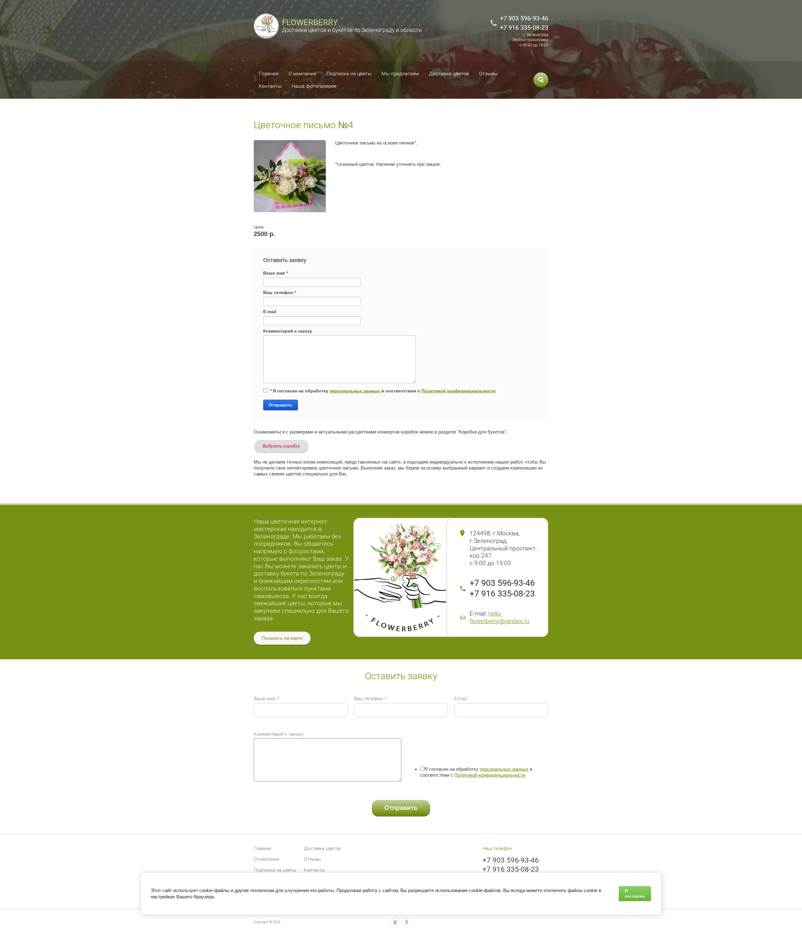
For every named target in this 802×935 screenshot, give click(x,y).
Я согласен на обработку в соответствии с (383, 390)
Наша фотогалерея (314, 86)
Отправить (280, 404)
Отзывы (488, 73)
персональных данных (355, 390)
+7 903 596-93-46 (524, 18)
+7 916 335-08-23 (524, 27)
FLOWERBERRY (310, 22)
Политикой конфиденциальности (458, 390)
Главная (269, 73)
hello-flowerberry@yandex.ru (499, 617)
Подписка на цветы (349, 73)
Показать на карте (282, 638)
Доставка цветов (449, 73)
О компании (302, 73)
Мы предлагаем (400, 73)
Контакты (270, 86)
